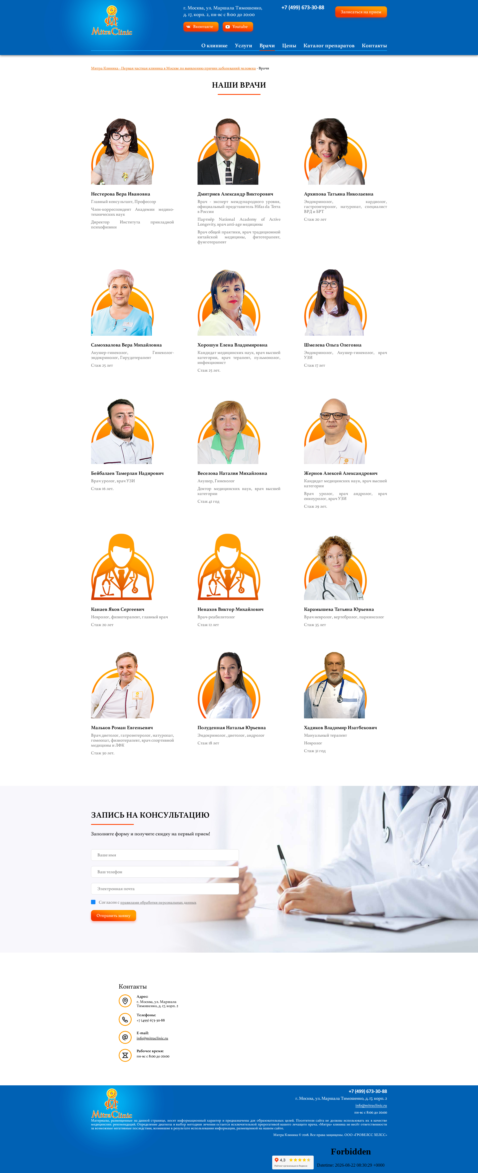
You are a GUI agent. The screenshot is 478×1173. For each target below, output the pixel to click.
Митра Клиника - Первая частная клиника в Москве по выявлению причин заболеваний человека (173, 68)
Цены (289, 45)
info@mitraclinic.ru (152, 1038)
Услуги (243, 45)
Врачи (267, 45)
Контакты (374, 45)
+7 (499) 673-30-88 (303, 8)
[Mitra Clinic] (112, 20)
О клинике (214, 45)
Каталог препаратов (329, 45)
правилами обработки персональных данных (158, 902)
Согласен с (147, 902)
